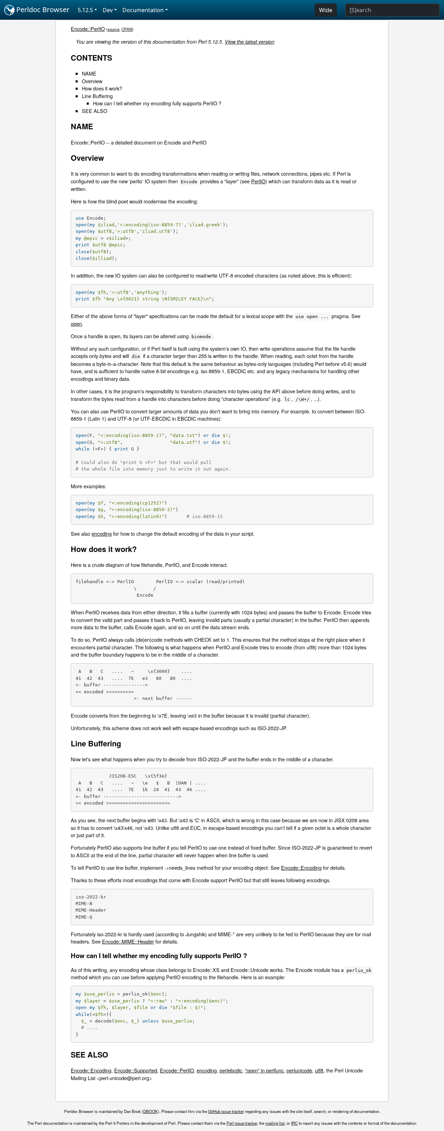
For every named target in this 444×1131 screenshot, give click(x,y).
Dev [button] (108, 10)
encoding (102, 533)
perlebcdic (231, 1070)
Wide (325, 10)
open (76, 323)
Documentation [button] (143, 10)
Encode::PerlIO (88, 28)
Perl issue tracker (242, 1123)
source (113, 29)
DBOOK (150, 1111)
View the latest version (249, 41)
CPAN (126, 29)
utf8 (319, 1070)
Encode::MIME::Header (128, 941)
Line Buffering (97, 95)
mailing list (274, 1123)
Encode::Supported (135, 1070)
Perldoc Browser (42, 9)
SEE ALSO (94, 110)
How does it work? (102, 88)
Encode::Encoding (301, 867)
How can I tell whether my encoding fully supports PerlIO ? (157, 103)
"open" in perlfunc (264, 1070)
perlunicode (299, 1070)
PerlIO (258, 181)
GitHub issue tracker (226, 1111)
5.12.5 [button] (85, 10)
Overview (92, 81)
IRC (294, 1123)
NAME (89, 73)
